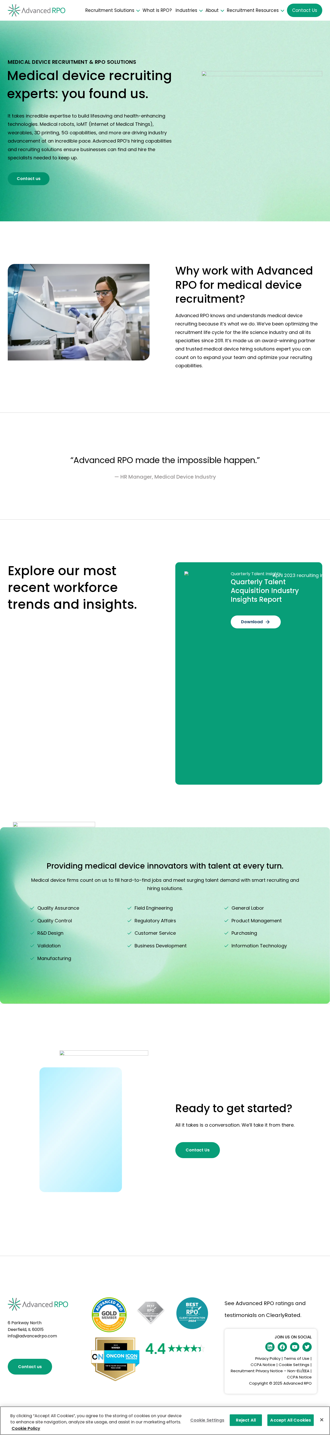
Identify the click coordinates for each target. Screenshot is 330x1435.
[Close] (321, 1419)
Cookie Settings (294, 1364)
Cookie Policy (26, 1428)
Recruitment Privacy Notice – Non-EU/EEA (270, 1371)
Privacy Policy (267, 1358)
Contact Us (304, 10)
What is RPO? (157, 10)
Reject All (246, 1420)
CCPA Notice (263, 1364)
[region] (165, 1420)
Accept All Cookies (290, 1420)
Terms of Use (296, 1358)
